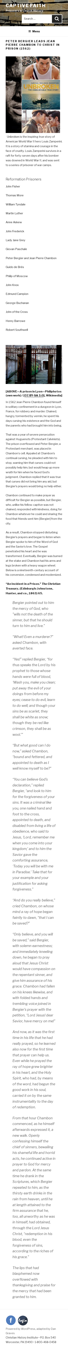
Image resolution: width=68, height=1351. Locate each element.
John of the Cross (17, 312)
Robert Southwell (17, 330)
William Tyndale (16, 204)
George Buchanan (17, 303)
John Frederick (15, 231)
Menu (36, 31)
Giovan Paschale (16, 249)
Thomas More (15, 195)
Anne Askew (14, 222)
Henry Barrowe (15, 321)
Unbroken (13, 136)
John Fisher (13, 186)
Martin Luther (14, 213)
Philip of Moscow (17, 276)
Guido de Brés (15, 267)
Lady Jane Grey (15, 240)
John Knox (12, 285)
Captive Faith (26, 5)
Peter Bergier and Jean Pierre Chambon (31, 258)
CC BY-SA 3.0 (34, 395)
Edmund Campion (17, 294)
